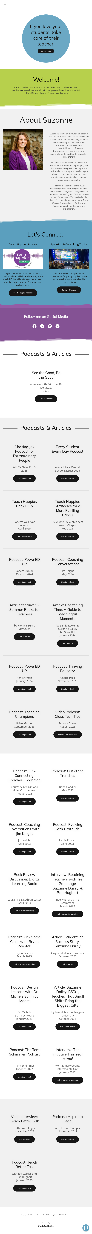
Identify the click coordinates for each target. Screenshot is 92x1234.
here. (27, 285)
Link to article (24, 637)
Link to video (24, 1139)
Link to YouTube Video (67, 734)
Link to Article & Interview (68, 1080)
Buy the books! (46, 51)
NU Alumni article (67, 1027)
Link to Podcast (46, 399)
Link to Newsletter (24, 536)
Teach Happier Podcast (23, 293)
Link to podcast (67, 536)
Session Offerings (69, 290)
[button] (9, 3)
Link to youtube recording (67, 914)
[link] (34, 327)
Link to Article (67, 964)
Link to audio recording (24, 911)
